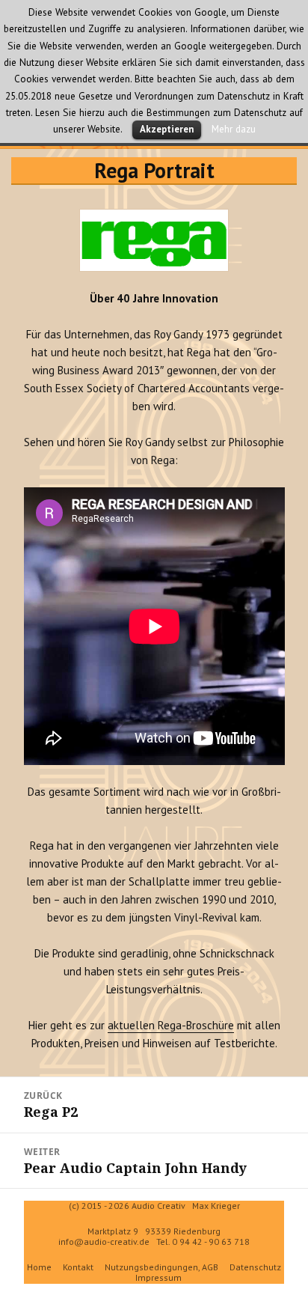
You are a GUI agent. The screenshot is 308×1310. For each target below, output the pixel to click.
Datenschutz (255, 1267)
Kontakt (78, 1267)
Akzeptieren (167, 129)
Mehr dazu (234, 128)
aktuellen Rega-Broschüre (171, 1025)
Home (39, 1267)
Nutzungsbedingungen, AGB (161, 1267)
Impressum (158, 1277)
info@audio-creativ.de (104, 1241)
